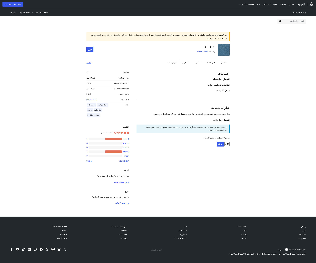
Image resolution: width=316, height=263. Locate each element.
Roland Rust (202, 51)
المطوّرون (183, 234)
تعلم (185, 227)
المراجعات (211, 62)
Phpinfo (210, 47)
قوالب (244, 230)
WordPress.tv (180, 238)
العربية (280, 250)
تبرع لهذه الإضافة (122, 203)
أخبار (304, 230)
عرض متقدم (172, 62)
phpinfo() (97, 110)
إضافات (243, 234)
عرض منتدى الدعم (121, 182)
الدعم (88, 62)
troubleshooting (93, 115)
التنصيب (197, 62)
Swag (123, 238)
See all (89, 161)
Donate (123, 234)
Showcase (242, 227)
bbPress (63, 234)
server (89, 110)
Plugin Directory (299, 12)
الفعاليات (124, 230)
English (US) (91, 99)
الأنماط (243, 238)
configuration (102, 105)
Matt (64, 230)
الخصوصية (302, 238)
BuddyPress (62, 238)
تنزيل (90, 50)
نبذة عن (303, 227)
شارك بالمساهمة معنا (119, 227)
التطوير (185, 62)
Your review (124, 161)
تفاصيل (224, 62)
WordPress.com (59, 227)
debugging (91, 105)
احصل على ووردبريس (13, 4)
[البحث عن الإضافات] (279, 21)
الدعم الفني (182, 230)
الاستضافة (302, 234)
